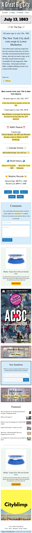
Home (6, 528)
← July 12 (8, 192)
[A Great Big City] (16, 5)
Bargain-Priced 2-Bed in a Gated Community (11, 427)
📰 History (12, 12)
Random (20, 196)
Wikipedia (8, 81)
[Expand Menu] (27, 13)
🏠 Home (5, 12)
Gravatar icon (18, 213)
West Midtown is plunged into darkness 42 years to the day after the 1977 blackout (16, 116)
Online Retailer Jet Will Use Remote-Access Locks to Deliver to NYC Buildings (16, 137)
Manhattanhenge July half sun (15, 152)
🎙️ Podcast (19, 12)
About (10, 528)
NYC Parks (16, 354)
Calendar (12, 196)
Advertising (15, 528)
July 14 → (24, 192)
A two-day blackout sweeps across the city (16, 104)
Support (25, 528)
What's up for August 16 (6, 417)
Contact (20, 528)
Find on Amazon (16, 283)
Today (16, 192)
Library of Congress (9, 165)
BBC (12, 168)
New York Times (24, 165)
